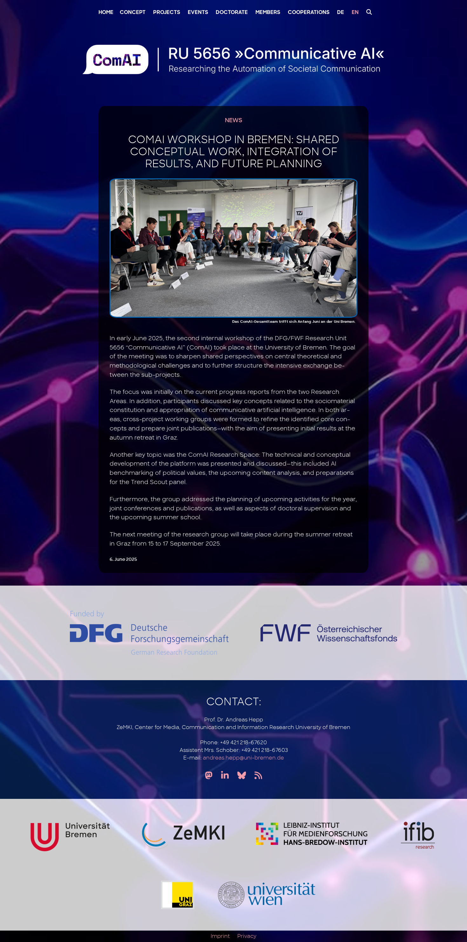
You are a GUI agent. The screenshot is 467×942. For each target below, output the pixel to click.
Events (198, 12)
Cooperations (308, 12)
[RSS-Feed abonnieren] (258, 776)
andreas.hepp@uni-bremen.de (243, 757)
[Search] (367, 12)
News (233, 120)
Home (105, 12)
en (355, 12)
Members (267, 12)
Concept (133, 12)
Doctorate (232, 12)
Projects (166, 12)
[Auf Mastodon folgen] (209, 776)
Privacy (246, 936)
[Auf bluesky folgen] (241, 776)
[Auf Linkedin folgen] (225, 776)
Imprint (220, 936)
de (340, 12)
